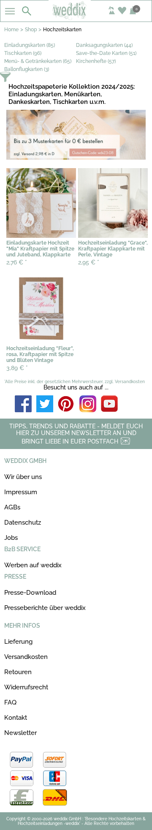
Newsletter (20, 733)
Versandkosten (26, 657)
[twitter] (45, 404)
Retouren (18, 672)
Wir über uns (23, 477)
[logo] (76, 18)
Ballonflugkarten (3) (26, 69)
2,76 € (16, 262)
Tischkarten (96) (22, 53)
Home (11, 30)
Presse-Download (30, 592)
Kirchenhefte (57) (96, 61)
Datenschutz (22, 522)
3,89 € (17, 368)
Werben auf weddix (33, 565)
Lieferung (18, 641)
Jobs (11, 538)
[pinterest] (66, 404)
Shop (31, 30)
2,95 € (88, 262)
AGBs (12, 507)
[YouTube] (109, 404)
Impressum (20, 492)
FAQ (10, 702)
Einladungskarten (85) (29, 45)
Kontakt (15, 717)
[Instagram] (88, 404)
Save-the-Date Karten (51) (106, 53)
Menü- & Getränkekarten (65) (37, 61)
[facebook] (23, 404)
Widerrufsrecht (26, 687)
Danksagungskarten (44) (104, 45)
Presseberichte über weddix (45, 608)
